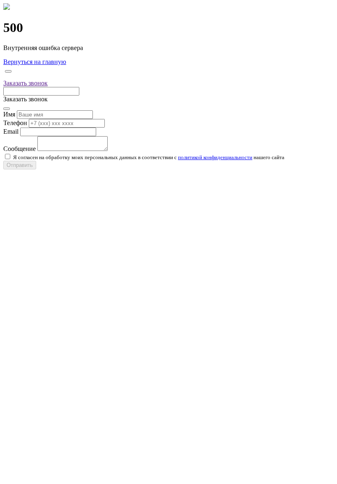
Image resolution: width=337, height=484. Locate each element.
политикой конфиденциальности (215, 157)
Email (10, 131)
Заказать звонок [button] (25, 83)
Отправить (20, 165)
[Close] (8, 71)
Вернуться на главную (34, 61)
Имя (9, 114)
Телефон (15, 122)
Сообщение (19, 148)
